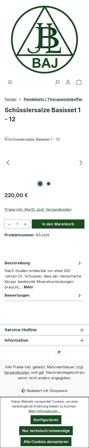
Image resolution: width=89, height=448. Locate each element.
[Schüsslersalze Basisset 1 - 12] (44, 162)
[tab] (43, 275)
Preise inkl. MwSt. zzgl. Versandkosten (38, 209)
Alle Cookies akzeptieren (46, 441)
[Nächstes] (81, 162)
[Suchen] (57, 82)
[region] (44, 162)
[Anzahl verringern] (9, 224)
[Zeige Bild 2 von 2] (48, 184)
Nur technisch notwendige (46, 430)
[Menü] (10, 82)
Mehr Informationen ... (45, 411)
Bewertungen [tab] (17, 295)
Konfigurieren (46, 419)
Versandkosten (17, 372)
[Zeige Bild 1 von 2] (40, 184)
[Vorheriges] (8, 162)
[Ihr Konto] (68, 82)
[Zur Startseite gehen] (44, 39)
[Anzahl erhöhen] (25, 224)
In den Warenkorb (58, 224)
